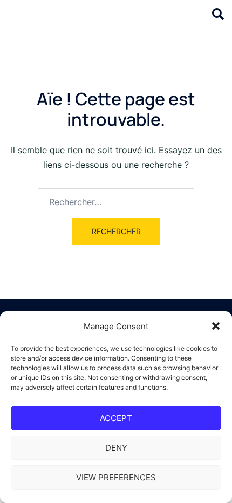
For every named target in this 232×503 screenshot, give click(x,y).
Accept (116, 418)
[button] (215, 326)
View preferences (116, 477)
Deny (116, 448)
